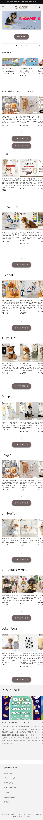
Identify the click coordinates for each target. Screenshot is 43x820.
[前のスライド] (13, 46)
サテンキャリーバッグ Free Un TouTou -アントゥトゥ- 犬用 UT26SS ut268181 (10, 540)
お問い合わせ (8, 783)
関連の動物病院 (9, 797)
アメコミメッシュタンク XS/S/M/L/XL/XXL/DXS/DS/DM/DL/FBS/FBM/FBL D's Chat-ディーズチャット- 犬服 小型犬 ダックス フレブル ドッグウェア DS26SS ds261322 (10, 305)
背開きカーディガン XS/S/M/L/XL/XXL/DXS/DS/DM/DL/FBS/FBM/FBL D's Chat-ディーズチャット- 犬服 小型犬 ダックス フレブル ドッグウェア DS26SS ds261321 (29, 305)
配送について (8, 773)
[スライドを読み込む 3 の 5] (21, 46)
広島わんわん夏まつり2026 (15, 722)
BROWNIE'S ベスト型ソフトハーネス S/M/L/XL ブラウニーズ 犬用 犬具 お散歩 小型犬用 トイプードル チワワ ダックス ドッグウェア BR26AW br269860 (29, 236)
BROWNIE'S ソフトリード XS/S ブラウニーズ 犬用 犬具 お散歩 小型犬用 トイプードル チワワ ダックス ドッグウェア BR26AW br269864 (10, 236)
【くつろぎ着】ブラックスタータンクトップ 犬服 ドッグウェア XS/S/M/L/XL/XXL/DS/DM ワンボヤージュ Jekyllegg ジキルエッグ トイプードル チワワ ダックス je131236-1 (29, 659)
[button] (2, 7)
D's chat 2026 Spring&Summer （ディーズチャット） (27, 72)
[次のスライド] (30, 46)
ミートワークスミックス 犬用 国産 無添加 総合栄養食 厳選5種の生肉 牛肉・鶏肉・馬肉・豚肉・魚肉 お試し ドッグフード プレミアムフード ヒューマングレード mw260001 (10, 183)
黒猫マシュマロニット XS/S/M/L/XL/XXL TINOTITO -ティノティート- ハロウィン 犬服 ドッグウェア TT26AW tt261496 (10, 367)
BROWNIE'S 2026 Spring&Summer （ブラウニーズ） (9, 71)
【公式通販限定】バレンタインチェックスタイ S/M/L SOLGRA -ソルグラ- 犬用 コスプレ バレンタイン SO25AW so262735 (10, 599)
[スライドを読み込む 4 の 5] (24, 46)
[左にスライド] (17, 82)
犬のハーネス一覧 (21, 146)
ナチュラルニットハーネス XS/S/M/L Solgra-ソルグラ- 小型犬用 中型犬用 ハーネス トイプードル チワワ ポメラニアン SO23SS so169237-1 (10, 119)
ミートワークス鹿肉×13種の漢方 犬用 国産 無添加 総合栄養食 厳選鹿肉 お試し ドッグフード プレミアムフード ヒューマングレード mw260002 (29, 182)
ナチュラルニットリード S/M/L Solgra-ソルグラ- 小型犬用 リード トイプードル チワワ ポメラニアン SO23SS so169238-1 (28, 119)
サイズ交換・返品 (10, 788)
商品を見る (21, 36)
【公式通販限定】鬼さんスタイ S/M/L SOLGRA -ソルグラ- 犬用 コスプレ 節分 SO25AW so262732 (28, 598)
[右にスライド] (26, 82)
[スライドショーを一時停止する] (39, 46)
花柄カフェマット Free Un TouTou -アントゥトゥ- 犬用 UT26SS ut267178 (28, 540)
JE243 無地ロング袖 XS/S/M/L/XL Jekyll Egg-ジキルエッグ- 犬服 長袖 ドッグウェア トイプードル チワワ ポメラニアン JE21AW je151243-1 (10, 658)
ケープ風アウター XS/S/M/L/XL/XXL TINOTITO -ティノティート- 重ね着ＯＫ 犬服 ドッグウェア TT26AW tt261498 (29, 367)
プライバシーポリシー (11, 778)
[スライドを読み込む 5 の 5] (26, 46)
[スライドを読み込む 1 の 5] (16, 46)
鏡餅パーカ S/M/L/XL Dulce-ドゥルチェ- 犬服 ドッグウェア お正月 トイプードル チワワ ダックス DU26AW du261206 (29, 425)
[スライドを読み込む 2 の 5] (19, 46)
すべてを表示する (21, 138)
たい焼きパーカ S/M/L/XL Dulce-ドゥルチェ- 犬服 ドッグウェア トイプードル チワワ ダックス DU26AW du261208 (10, 424)
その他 (6, 792)
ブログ (6, 802)
